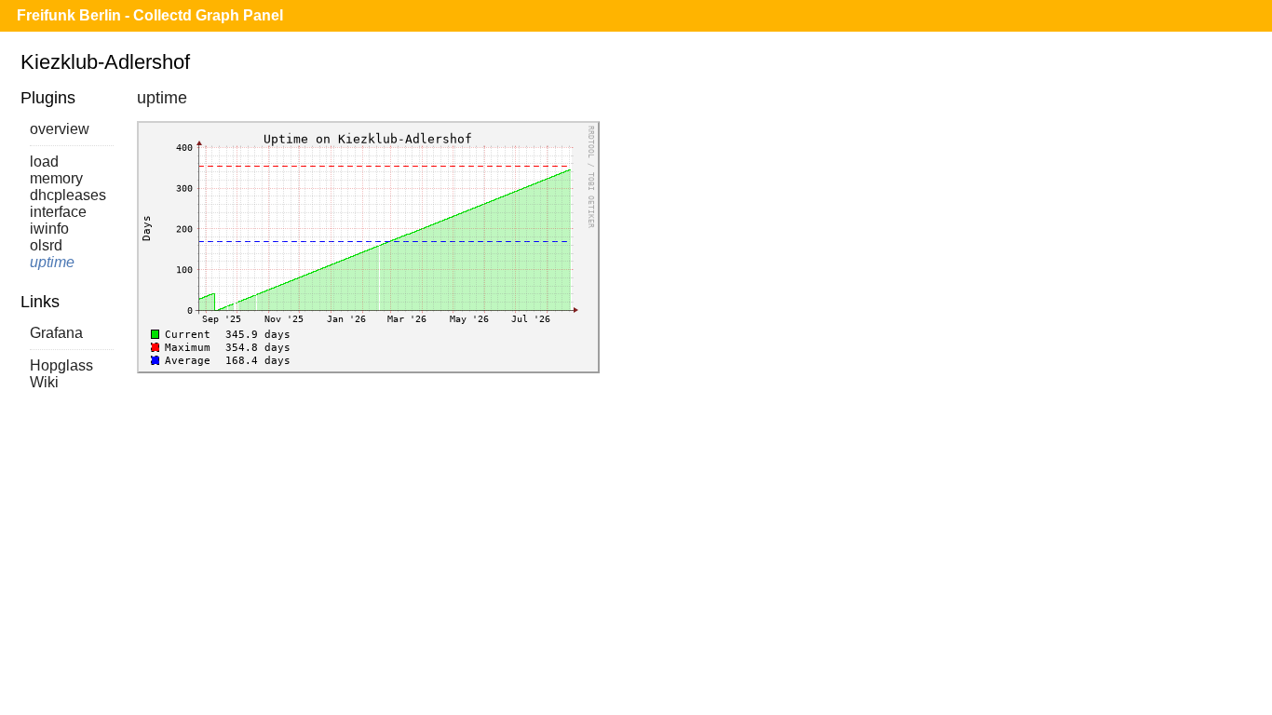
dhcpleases (68, 195)
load (44, 161)
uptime (52, 262)
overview (59, 129)
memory (56, 178)
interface (58, 212)
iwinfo (49, 228)
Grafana (56, 333)
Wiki (44, 382)
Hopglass (61, 365)
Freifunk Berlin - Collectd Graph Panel (150, 15)
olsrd (46, 245)
